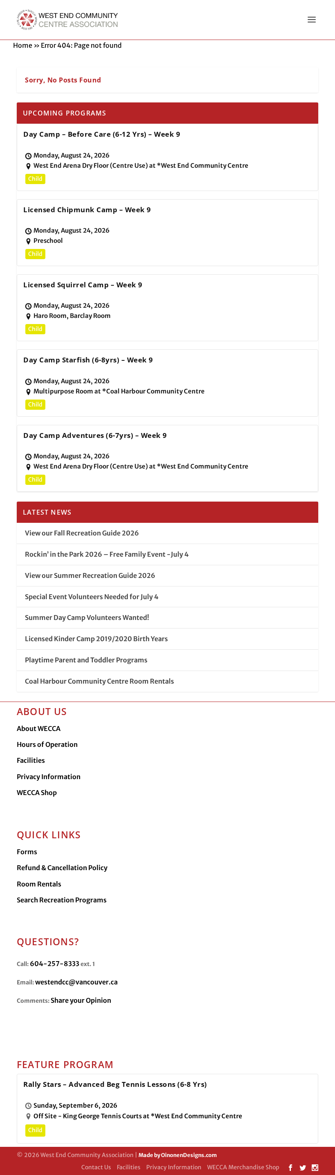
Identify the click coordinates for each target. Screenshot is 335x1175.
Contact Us (96, 1167)
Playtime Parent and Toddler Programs (86, 660)
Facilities (31, 760)
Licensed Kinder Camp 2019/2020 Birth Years (96, 639)
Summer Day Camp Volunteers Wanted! (87, 617)
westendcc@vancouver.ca (76, 982)
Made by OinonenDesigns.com (177, 1155)
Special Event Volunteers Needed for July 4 (92, 597)
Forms (27, 852)
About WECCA (38, 728)
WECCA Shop (37, 793)
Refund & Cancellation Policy (62, 868)
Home (22, 45)
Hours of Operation (47, 744)
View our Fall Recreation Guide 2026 (82, 533)
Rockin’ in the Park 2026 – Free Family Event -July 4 (107, 554)
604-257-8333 (54, 964)
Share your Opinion (81, 1000)
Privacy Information (48, 777)
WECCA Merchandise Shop (243, 1167)
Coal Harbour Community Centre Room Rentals (99, 681)
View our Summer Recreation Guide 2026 (90, 575)
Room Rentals (39, 884)
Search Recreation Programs (62, 900)
